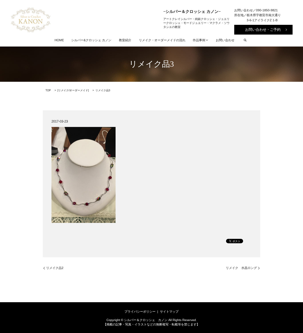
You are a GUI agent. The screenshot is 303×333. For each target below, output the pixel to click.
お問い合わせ (225, 40)
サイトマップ (169, 311)
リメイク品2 (54, 268)
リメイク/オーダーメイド (73, 90)
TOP (48, 90)
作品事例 (199, 40)
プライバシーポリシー (139, 311)
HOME (59, 40)
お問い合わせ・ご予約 (263, 29)
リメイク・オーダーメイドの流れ (162, 40)
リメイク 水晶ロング (241, 268)
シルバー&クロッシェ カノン (91, 40)
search (245, 40)
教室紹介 (125, 40)
